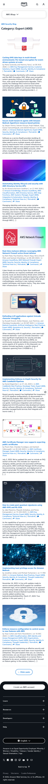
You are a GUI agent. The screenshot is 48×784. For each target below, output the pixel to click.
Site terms (15, 773)
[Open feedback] (45, 392)
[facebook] (8, 760)
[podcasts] (28, 760)
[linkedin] (12, 760)
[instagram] (16, 760)
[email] (31, 760)
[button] (12, 14)
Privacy (5, 773)
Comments (20, 71)
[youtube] (24, 760)
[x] (4, 760)
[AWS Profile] (43, 4)
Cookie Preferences (28, 773)
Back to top (22, 767)
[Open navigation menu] (4, 4)
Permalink (8, 71)
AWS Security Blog (8, 24)
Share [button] (31, 71)
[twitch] (20, 760)
